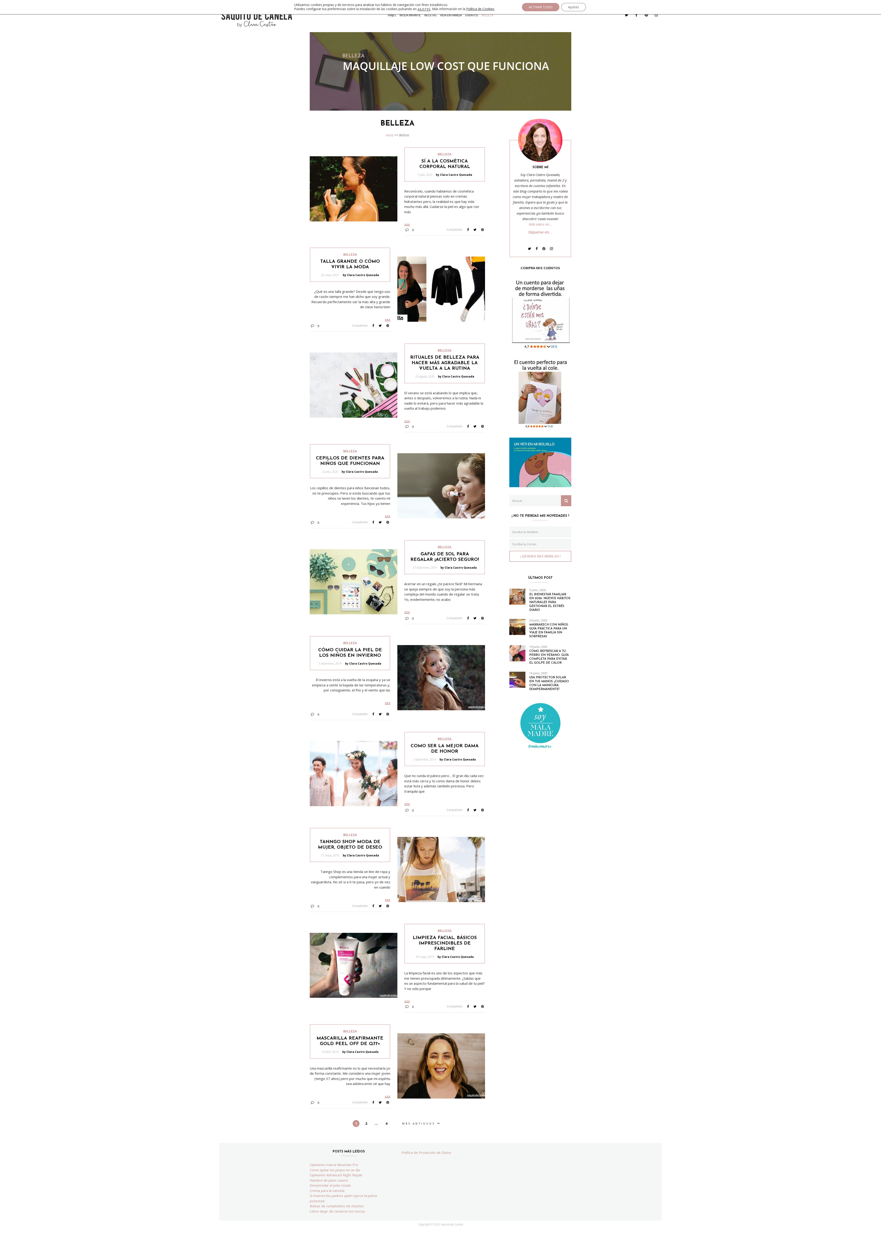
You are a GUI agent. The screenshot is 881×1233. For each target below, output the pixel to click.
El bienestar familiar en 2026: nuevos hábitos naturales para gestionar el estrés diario (549, 602)
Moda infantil (410, 15)
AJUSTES (424, 9)
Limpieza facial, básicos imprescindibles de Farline (445, 943)
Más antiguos (418, 1123)
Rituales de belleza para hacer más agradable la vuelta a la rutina (444, 363)
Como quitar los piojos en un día (335, 1170)
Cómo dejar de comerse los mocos (337, 1211)
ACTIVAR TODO (540, 7)
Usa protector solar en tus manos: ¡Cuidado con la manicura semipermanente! (549, 683)
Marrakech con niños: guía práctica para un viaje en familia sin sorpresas (549, 630)
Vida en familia (451, 15)
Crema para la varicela (327, 1190)
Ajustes (573, 7)
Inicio (389, 135)
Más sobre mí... (540, 224)
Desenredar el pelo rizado (330, 1185)
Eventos (472, 15)
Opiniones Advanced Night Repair (336, 1175)
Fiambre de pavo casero (329, 1180)
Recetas (430, 15)
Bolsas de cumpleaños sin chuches (337, 1206)
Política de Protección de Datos (426, 1152)
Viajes (392, 15)
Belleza (487, 15)
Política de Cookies (480, 9)
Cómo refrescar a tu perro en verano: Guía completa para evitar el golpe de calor (549, 657)
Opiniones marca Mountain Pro (334, 1164)
